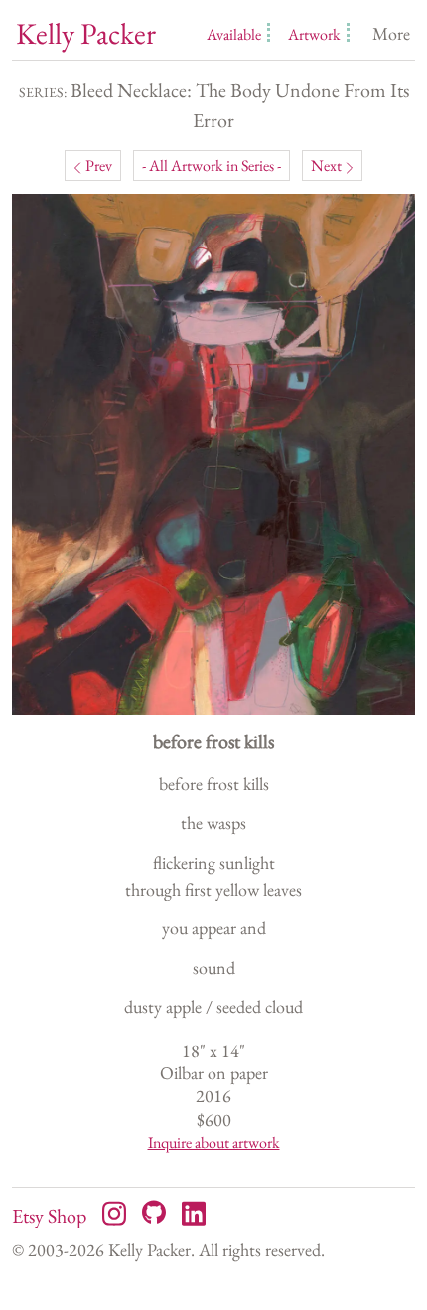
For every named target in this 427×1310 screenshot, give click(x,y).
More (391, 33)
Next (326, 165)
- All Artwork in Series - (211, 165)
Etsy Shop (49, 1215)
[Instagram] (114, 1212)
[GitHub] (154, 1212)
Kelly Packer (86, 34)
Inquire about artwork (214, 1142)
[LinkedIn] (194, 1212)
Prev (98, 165)
